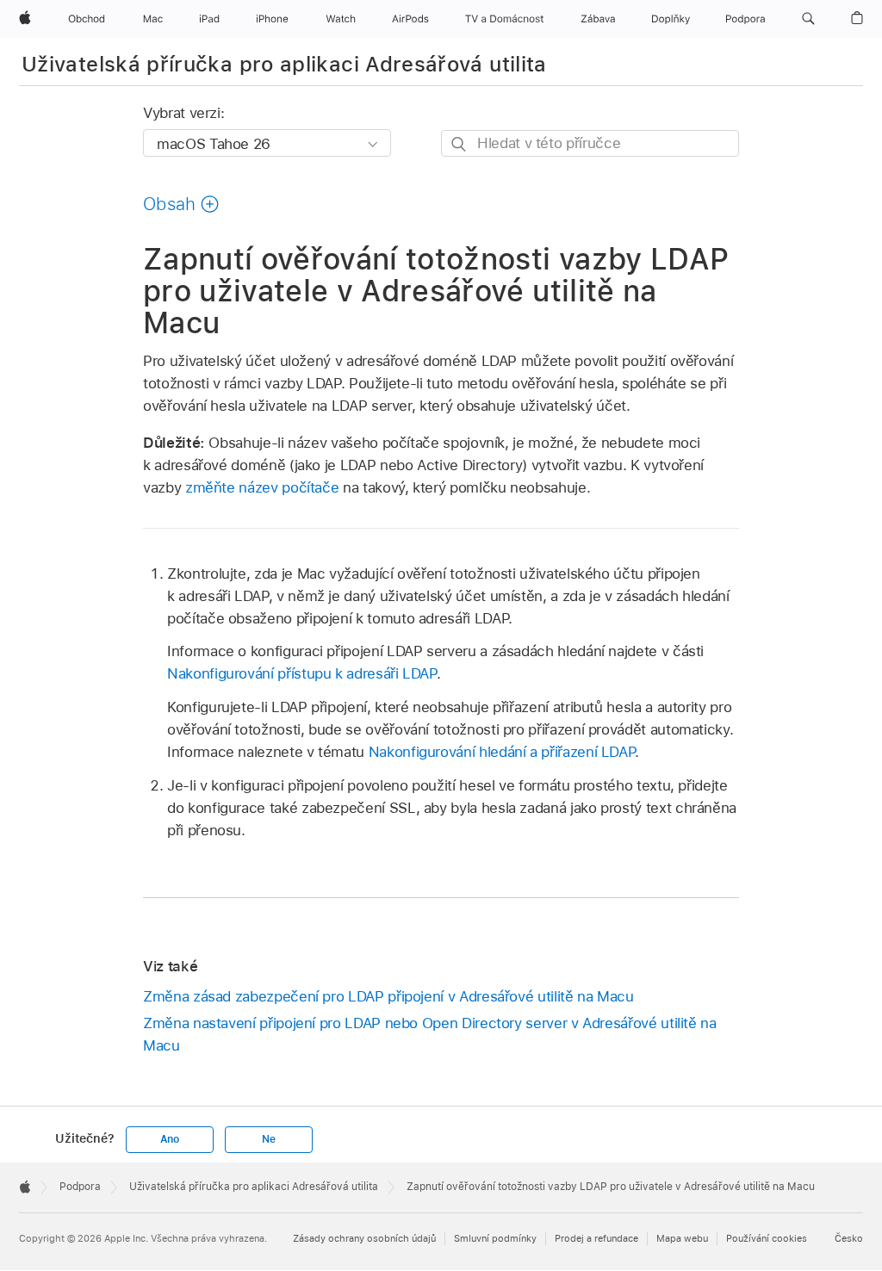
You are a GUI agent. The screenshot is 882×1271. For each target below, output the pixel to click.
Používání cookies (766, 1238)
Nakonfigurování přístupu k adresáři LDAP (302, 673)
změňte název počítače (262, 487)
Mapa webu (682, 1238)
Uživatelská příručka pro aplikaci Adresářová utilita (284, 64)
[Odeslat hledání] (459, 144)
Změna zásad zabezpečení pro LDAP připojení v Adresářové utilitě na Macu (388, 996)
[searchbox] (590, 143)
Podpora (80, 1187)
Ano (169, 1139)
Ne (269, 1139)
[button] (808, 19)
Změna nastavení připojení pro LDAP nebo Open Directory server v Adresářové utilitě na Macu (430, 1034)
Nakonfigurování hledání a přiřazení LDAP (502, 751)
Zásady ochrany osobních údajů (364, 1238)
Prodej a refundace (596, 1238)
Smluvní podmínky (495, 1238)
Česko (849, 1238)
